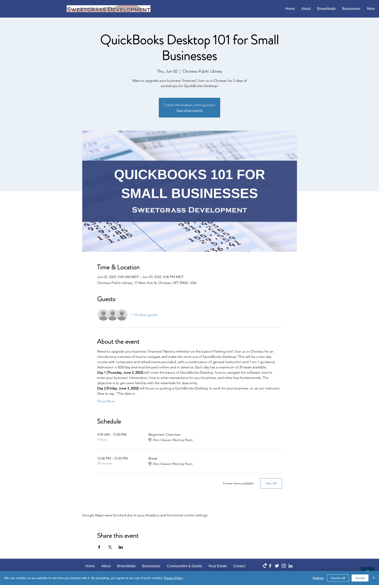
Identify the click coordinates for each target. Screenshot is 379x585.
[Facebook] (270, 566)
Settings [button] (318, 578)
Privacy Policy (173, 578)
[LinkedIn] (290, 566)
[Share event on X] (110, 547)
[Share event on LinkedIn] (121, 547)
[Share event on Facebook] (99, 547)
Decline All (338, 578)
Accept (360, 578)
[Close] (373, 577)
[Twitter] (277, 566)
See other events (190, 110)
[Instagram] (283, 566)
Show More (106, 401)
